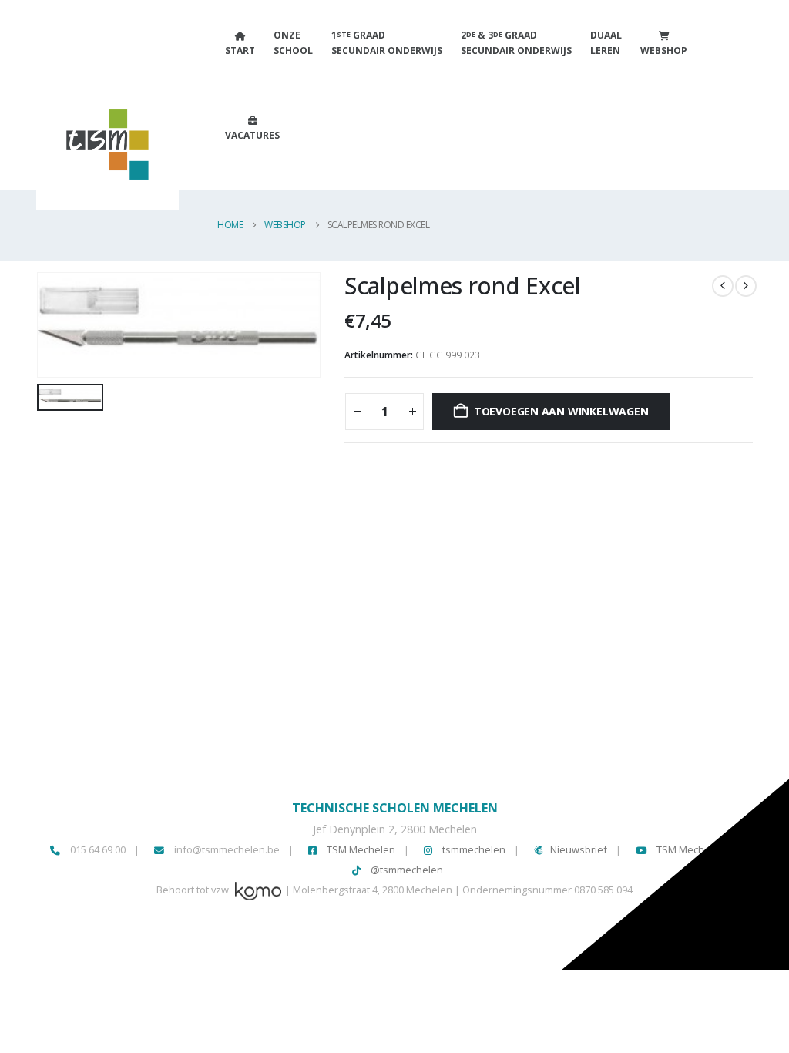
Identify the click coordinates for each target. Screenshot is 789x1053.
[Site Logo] (86, 152)
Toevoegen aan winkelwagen (561, 411)
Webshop (663, 50)
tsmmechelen (472, 849)
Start (240, 50)
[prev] (723, 286)
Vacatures (252, 135)
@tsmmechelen (405, 869)
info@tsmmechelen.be (227, 849)
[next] (746, 286)
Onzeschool (293, 43)
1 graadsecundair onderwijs (386, 43)
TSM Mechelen (359, 849)
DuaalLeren (606, 43)
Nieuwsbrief (578, 849)
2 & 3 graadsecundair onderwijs (516, 43)
